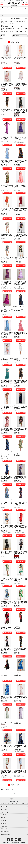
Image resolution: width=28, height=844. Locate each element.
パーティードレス (14, 799)
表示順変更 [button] (16, 35)
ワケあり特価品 (13, 803)
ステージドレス (5, 799)
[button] (1, 3)
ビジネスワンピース (4, 803)
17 (16, 42)
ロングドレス (23, 799)
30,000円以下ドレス (23, 803)
